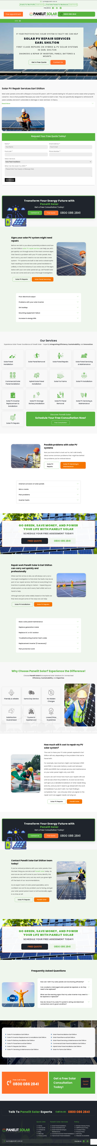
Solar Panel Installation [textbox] (12, 162)
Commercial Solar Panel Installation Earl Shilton (69, 1043)
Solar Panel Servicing (43, 279)
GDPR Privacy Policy (82, 1128)
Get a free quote (39, 62)
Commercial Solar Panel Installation (63, 1134)
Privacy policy (42, 1136)
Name (7, 144)
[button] (16, 21)
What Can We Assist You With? (16, 166)
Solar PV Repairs (21, 279)
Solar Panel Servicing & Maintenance (59, 1131)
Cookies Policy (80, 1130)
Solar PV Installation (22, 604)
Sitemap (41, 1134)
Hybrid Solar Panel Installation (61, 1136)
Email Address (54, 144)
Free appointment (13, 14)
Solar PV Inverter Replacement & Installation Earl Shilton (26, 1037)
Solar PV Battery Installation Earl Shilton (21, 1040)
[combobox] (48, 162)
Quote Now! (86, 1083)
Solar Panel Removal (58, 1128)
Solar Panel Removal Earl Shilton (64, 1037)
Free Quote (51, 213)
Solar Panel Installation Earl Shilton (65, 1034)
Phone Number (54, 151)
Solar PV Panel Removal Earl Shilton (19, 1043)
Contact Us (58, 62)
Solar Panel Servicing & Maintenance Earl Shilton (69, 1040)
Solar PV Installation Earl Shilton (18, 1034)
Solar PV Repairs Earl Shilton (16, 1046)
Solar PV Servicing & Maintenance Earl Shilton (23, 1049)
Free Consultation (60, 423)
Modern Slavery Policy (83, 1126)
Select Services (10, 159)
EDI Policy (79, 1134)
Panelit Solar (74, 801)
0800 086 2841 (70, 14)
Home (40, 1126)
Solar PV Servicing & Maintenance (71, 465)
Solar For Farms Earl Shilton (62, 1049)
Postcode (8, 151)
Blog (39, 1132)
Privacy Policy (80, 1132)
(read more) (40, 5)
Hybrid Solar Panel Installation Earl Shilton (67, 1046)
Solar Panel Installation (59, 1126)
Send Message (10, 180)
